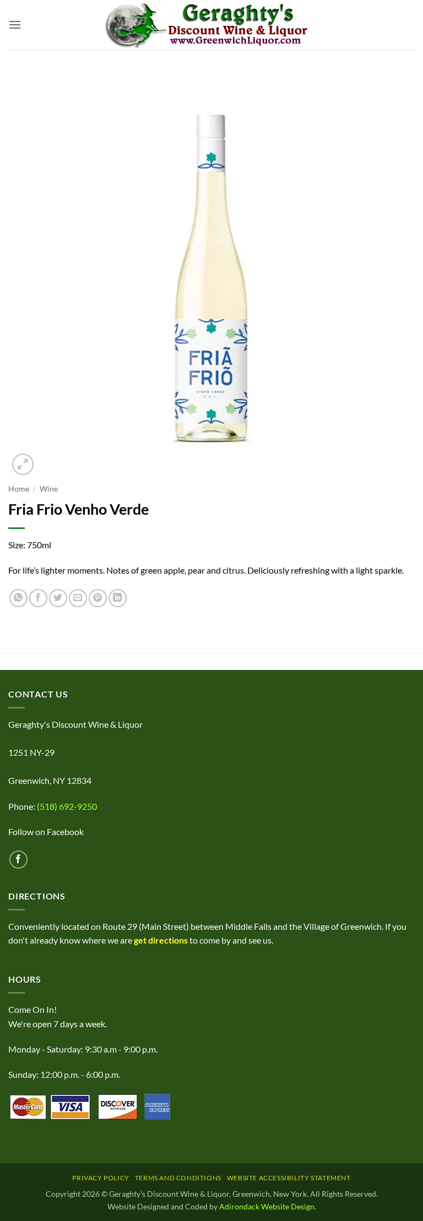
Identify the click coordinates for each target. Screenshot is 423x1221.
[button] (14, 24)
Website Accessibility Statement (289, 1178)
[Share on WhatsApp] (18, 598)
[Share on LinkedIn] (118, 598)
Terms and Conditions (178, 1178)
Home (18, 488)
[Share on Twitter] (58, 598)
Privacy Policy (100, 1178)
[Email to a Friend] (78, 598)
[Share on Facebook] (38, 598)
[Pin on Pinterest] (98, 598)
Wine (49, 488)
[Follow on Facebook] (18, 860)
